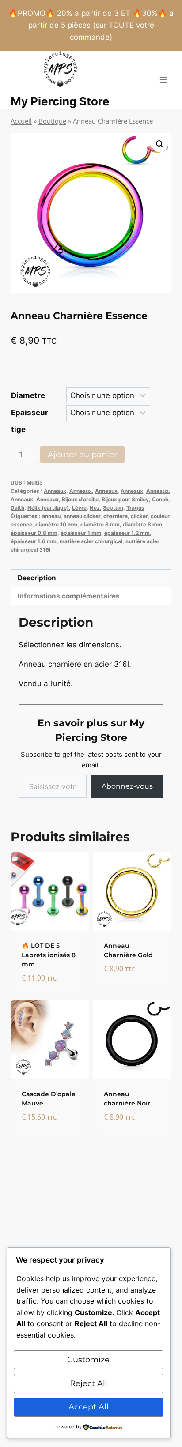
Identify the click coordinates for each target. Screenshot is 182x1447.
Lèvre (79, 507)
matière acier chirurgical (91, 541)
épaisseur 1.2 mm (127, 533)
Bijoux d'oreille (80, 499)
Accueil (21, 121)
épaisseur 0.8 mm (34, 533)
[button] (160, 144)
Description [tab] (37, 578)
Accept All (88, 1407)
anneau (51, 516)
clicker (139, 516)
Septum (113, 507)
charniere (115, 516)
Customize (88, 1359)
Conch (160, 499)
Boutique (52, 121)
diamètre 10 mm (56, 524)
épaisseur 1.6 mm (34, 541)
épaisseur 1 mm (81, 533)
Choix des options (123, 989)
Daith (17, 507)
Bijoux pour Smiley (125, 499)
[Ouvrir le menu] (163, 79)
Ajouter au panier (82, 454)
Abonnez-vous (127, 786)
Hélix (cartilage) (48, 507)
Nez (95, 507)
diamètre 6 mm (100, 524)
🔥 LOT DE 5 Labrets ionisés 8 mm (49, 955)
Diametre (28, 395)
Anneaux (55, 491)
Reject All (88, 1383)
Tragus (135, 507)
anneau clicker (82, 516)
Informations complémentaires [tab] (69, 596)
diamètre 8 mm (142, 524)
